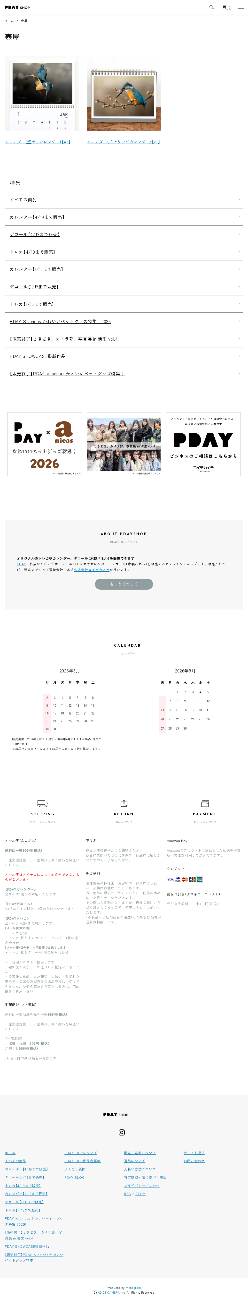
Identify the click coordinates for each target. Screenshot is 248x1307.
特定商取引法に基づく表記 (145, 1177)
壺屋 (24, 20)
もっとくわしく (124, 584)
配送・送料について (140, 1152)
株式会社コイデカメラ (91, 569)
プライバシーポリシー (142, 1185)
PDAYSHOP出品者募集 (82, 1160)
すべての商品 (23, 199)
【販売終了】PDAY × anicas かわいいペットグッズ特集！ (67, 373)
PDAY (21, 563)
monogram (133, 1287)
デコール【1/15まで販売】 (34, 286)
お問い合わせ (194, 1160)
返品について (134, 1160)
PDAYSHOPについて (80, 1152)
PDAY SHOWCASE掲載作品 (38, 356)
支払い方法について (140, 1169)
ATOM (140, 1193)
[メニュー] (240, 7)
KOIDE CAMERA (109, 1292)
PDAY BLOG (74, 1177)
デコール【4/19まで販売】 (35, 234)
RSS (127, 1193)
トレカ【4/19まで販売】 (33, 252)
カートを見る (194, 1152)
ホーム (9, 20)
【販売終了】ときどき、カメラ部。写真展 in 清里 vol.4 (64, 338)
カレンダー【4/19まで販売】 (37, 217)
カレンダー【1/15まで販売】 (37, 269)
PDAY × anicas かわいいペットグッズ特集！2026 (60, 321)
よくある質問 (75, 1169)
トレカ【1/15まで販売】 (32, 304)
